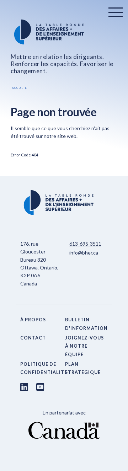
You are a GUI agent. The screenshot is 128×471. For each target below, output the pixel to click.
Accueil (19, 88)
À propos (33, 319)
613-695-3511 (85, 244)
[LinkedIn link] (24, 386)
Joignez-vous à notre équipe (84, 346)
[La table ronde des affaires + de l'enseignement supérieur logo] (64, 32)
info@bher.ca (83, 253)
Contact (33, 338)
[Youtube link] (40, 386)
